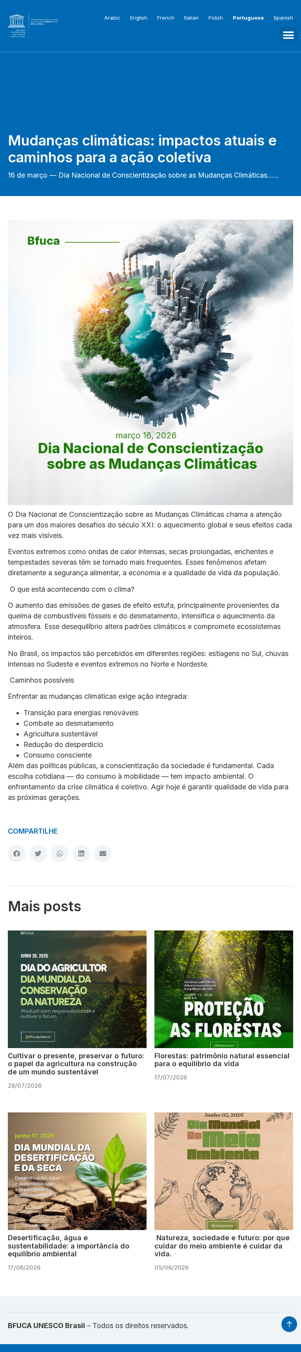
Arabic (112, 18)
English (138, 18)
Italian (191, 18)
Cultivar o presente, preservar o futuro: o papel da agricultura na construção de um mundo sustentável (76, 1064)
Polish (216, 18)
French (165, 18)
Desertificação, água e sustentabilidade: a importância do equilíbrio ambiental (68, 1246)
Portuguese (248, 18)
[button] (288, 35)
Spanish (283, 18)
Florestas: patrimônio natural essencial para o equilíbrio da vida (222, 1060)
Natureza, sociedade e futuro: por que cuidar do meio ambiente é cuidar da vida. (222, 1246)
